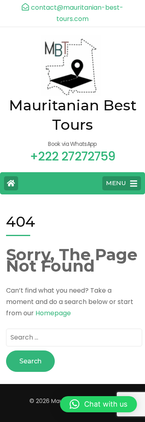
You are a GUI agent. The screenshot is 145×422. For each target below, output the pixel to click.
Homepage (53, 313)
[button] (98, 404)
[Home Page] (11, 183)
